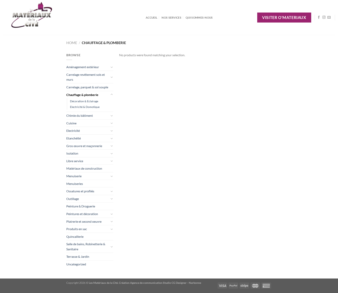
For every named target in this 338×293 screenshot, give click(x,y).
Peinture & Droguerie (80, 206)
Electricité (73, 130)
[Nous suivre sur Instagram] (323, 17)
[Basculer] (111, 67)
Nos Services (171, 17)
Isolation (72, 153)
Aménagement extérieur (82, 67)
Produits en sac (76, 229)
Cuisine (71, 123)
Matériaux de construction (84, 168)
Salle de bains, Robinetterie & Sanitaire (85, 246)
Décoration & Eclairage (84, 101)
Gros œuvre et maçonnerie (84, 146)
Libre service (74, 161)
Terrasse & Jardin (77, 256)
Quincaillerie (75, 236)
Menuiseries (74, 183)
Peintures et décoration (82, 214)
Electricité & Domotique (85, 107)
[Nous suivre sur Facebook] (318, 17)
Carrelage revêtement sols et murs (85, 77)
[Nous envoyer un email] (329, 17)
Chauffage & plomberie (82, 95)
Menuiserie (74, 176)
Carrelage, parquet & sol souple (87, 87)
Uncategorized (76, 264)
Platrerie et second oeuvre (84, 221)
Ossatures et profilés (80, 191)
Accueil (151, 17)
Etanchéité (73, 138)
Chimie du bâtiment (79, 115)
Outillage (72, 199)
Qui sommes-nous (199, 17)
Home (71, 43)
